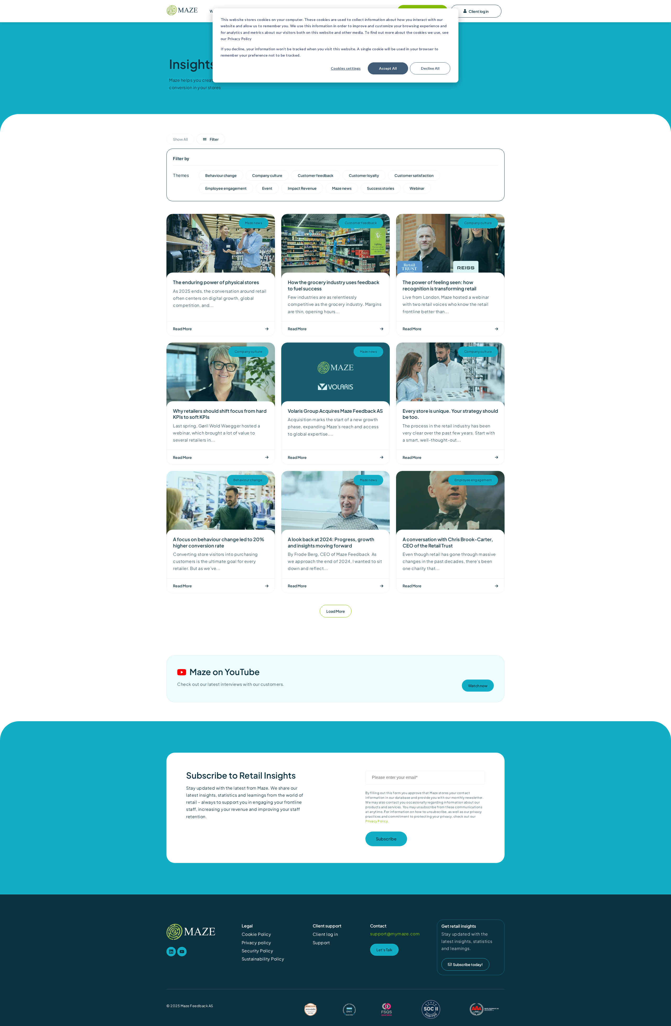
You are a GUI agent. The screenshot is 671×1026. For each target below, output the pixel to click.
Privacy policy (256, 942)
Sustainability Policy (263, 959)
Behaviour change (247, 480)
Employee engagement (473, 480)
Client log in (479, 11)
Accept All (388, 68)
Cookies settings (346, 68)
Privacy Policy (376, 821)
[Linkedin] (171, 951)
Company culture (478, 223)
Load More (335, 611)
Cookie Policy (256, 934)
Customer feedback (361, 223)
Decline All (430, 68)
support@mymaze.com (395, 933)
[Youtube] (182, 951)
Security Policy (257, 950)
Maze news (253, 223)
